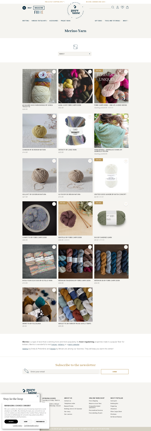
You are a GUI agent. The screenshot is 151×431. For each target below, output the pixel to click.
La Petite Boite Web (102, 429)
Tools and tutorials (112, 21)
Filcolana (113, 414)
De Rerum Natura (116, 417)
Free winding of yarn (95, 413)
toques (54, 344)
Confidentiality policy (31, 426)
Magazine (39, 8)
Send (115, 372)
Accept (11, 421)
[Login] (117, 7)
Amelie (53, 349)
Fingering (114, 406)
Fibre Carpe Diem (116, 411)
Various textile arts (39, 21)
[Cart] (127, 7)
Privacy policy (46, 429)
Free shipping (93, 401)
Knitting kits (114, 403)
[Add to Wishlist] (54, 71)
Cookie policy (17, 426)
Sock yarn (114, 401)
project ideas (66, 21)
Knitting (25, 21)
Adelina (25, 349)
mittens (61, 344)
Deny (25, 421)
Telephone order (69, 403)
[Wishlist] (122, 7)
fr (24, 8)
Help (30, 8)
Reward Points (69, 406)
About (125, 21)
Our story (67, 411)
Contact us (67, 401)
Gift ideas (98, 21)
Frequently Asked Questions (94, 406)
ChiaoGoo (114, 409)
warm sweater (73, 344)
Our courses (68, 414)
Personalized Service (96, 410)
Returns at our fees (95, 403)
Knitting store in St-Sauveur (73, 409)
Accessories (53, 21)
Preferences (40, 421)
